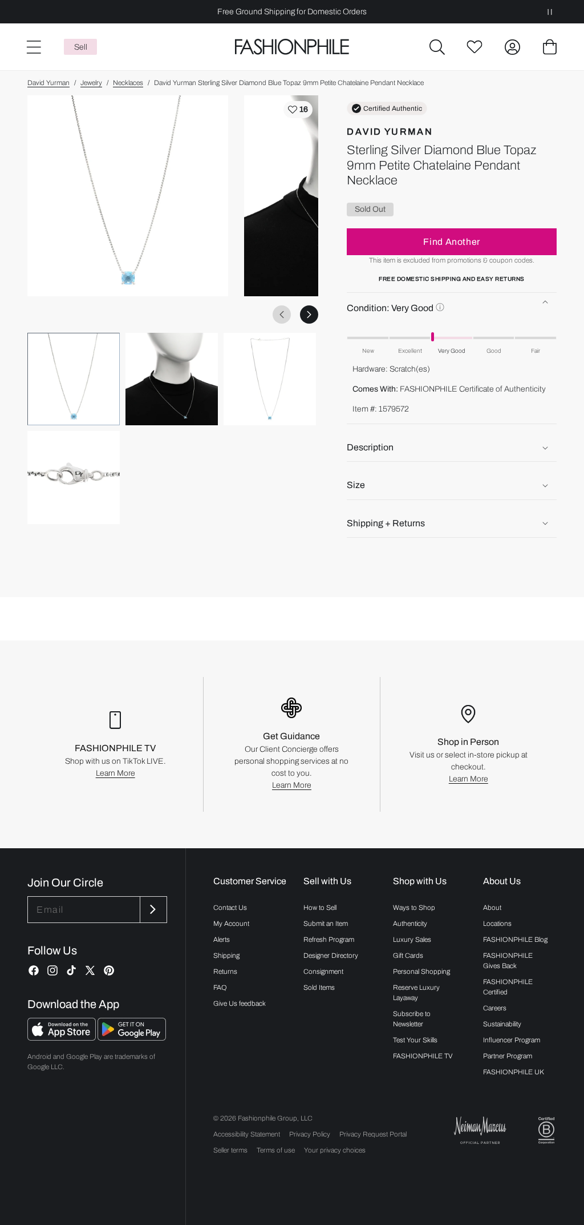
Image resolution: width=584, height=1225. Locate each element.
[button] (436, 46)
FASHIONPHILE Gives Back (508, 961)
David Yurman (48, 83)
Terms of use (276, 1150)
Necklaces (128, 83)
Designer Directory (330, 956)
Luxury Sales (412, 940)
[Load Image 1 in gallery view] (73, 379)
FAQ (220, 988)
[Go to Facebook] (33, 970)
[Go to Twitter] (90, 970)
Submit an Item (325, 924)
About (492, 908)
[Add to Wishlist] (298, 109)
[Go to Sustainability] (546, 1130)
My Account (231, 924)
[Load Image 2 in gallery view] (171, 379)
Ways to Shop (414, 908)
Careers (494, 1008)
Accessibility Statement (246, 1134)
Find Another (451, 242)
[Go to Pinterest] (109, 970)
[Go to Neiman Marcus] (480, 1130)
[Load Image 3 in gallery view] (270, 379)
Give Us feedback (239, 1004)
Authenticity (410, 924)
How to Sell (319, 908)
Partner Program (507, 1056)
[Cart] (549, 46)
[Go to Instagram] (52, 970)
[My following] (474, 46)
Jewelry (91, 83)
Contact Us (230, 908)
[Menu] (33, 46)
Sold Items (319, 988)
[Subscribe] (152, 909)
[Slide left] (282, 314)
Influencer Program (511, 1040)
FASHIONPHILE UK (513, 1072)
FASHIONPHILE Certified (508, 987)
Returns (225, 972)
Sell (80, 47)
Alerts (221, 940)
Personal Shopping (421, 972)
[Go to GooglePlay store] (132, 1037)
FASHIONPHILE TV (423, 1056)
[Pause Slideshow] (550, 11)
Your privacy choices (335, 1150)
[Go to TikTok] (71, 970)
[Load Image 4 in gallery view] (73, 477)
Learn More (115, 773)
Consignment (323, 972)
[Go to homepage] (291, 47)
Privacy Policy (309, 1134)
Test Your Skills (415, 1040)
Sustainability (502, 1024)
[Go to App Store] (62, 1037)
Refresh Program (328, 940)
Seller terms (230, 1150)
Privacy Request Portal (373, 1134)
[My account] (512, 46)
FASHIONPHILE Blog (515, 940)
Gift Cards (408, 956)
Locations (497, 924)
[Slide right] (309, 314)
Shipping (226, 956)
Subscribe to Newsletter (412, 1019)
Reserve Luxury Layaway (416, 993)
